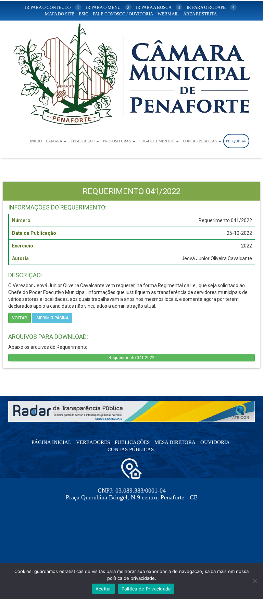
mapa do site (59, 13)
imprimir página (52, 318)
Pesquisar (236, 141)
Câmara (54, 141)
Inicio (36, 141)
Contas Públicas (200, 141)
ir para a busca (158, 7)
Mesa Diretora (175, 442)
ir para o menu (107, 7)
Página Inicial (51, 442)
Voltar (19, 318)
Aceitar (103, 588)
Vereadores (93, 442)
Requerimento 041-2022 (131, 357)
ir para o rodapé (211, 7)
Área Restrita (200, 13)
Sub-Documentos (157, 141)
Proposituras (117, 141)
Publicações (132, 442)
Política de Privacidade (146, 588)
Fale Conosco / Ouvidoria (123, 13)
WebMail (168, 13)
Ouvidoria (215, 442)
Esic (83, 13)
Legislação (83, 141)
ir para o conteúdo (52, 7)
